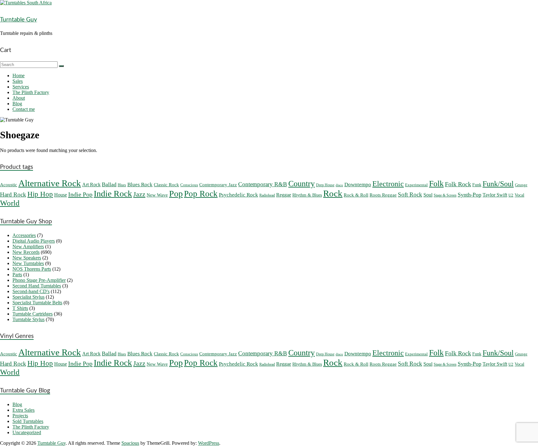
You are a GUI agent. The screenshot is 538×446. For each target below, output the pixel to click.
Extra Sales (23, 410)
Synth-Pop (469, 195)
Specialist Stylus (28, 297)
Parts (17, 274)
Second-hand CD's (31, 291)
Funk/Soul (498, 183)
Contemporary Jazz (218, 184)
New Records (26, 252)
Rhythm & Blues (307, 195)
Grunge (521, 185)
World (10, 203)
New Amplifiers (28, 246)
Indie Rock (113, 193)
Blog (17, 103)
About (18, 98)
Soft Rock (410, 194)
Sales (17, 81)
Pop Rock (201, 193)
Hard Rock (13, 194)
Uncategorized (26, 432)
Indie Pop (80, 194)
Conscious (189, 185)
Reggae (283, 194)
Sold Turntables (27, 421)
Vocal (519, 195)
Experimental (416, 185)
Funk (476, 185)
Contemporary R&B (262, 184)
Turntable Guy (18, 20)
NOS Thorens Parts (31, 269)
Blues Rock (140, 184)
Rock (332, 193)
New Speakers (26, 257)
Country (301, 183)
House (60, 194)
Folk (436, 183)
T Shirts (20, 308)
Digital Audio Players (33, 241)
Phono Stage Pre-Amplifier (39, 280)
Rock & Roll (356, 194)
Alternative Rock (49, 183)
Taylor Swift (495, 195)
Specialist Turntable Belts (37, 302)
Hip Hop (40, 194)
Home (18, 75)
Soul (427, 194)
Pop (176, 193)
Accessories (24, 235)
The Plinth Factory (30, 92)
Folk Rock (458, 184)
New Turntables (28, 263)
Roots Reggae (383, 194)
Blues (122, 185)
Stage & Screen (445, 195)
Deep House (325, 185)
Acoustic (8, 184)
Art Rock (91, 184)
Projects (20, 415)
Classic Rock (166, 184)
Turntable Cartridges (32, 313)
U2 (510, 195)
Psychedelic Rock (238, 195)
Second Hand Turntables (36, 285)
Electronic (388, 184)
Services (20, 86)
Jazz (139, 194)
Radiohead (267, 195)
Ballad (109, 184)
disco (339, 185)
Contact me (23, 109)
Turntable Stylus (28, 319)
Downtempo (357, 184)
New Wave (157, 194)
